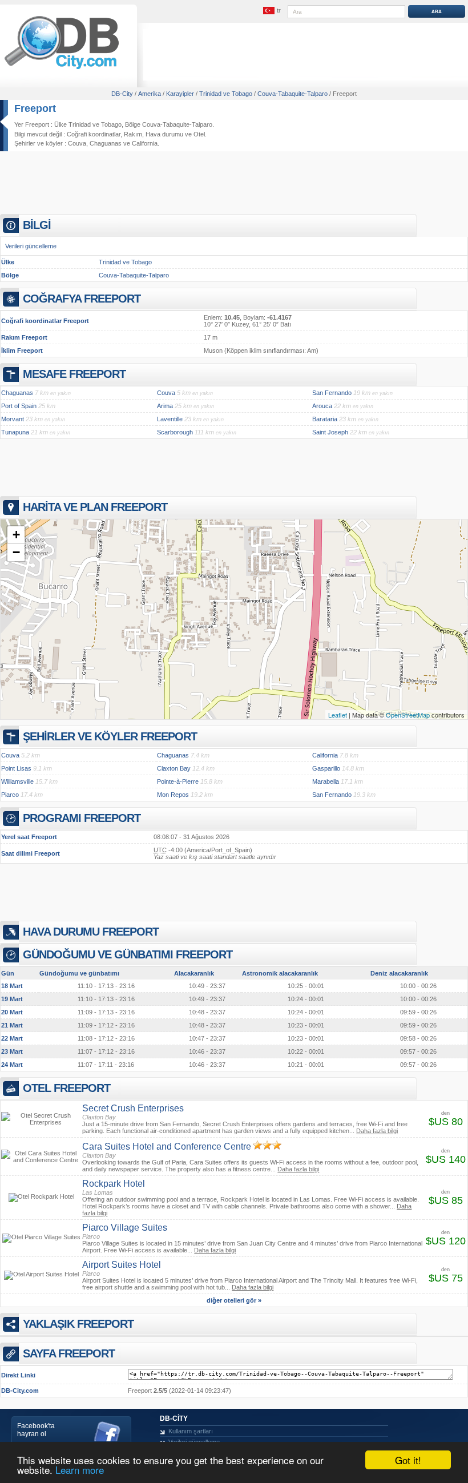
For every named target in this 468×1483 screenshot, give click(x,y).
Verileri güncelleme (31, 246)
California (145, 143)
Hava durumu (164, 134)
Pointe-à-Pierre (178, 781)
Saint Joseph (330, 432)
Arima (165, 405)
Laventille (170, 419)
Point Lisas (16, 768)
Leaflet (337, 714)
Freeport (35, 108)
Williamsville (17, 781)
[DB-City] (62, 69)
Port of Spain (19, 405)
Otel (199, 134)
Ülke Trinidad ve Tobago (88, 124)
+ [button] (16, 534)
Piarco (10, 794)
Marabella (325, 781)
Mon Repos (173, 794)
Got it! (408, 1460)
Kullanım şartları (190, 1431)
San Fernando (332, 392)
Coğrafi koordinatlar (93, 134)
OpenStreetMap (408, 714)
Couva (77, 143)
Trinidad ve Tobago (125, 262)
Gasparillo (326, 768)
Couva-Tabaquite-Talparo (134, 275)
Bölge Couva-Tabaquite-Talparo (168, 124)
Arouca (322, 405)
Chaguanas (106, 143)
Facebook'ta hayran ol (36, 1430)
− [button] (16, 552)
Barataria (324, 419)
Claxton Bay (174, 768)
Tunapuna (15, 432)
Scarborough (175, 432)
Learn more (79, 1469)
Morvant (12, 419)
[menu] (272, 11)
